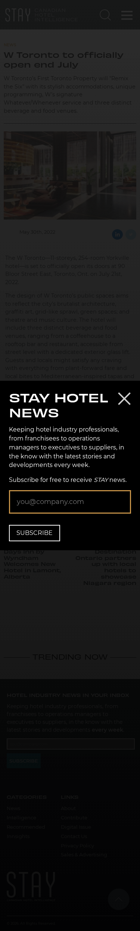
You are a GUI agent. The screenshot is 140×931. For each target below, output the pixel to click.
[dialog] (70, 465)
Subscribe (34, 532)
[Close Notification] (124, 398)
